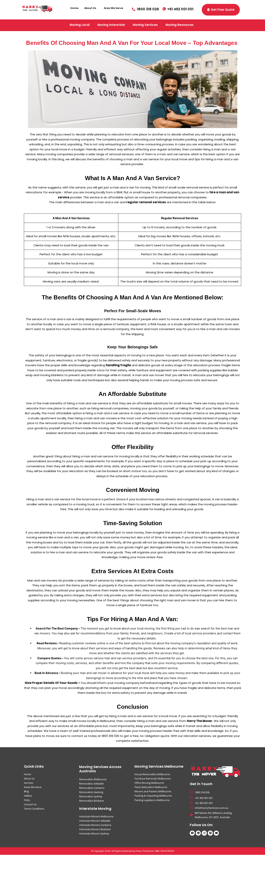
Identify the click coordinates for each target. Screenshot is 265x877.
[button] (91, 8)
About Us (90, 8)
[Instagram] (204, 832)
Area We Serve (113, 8)
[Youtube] (216, 832)
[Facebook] (192, 832)
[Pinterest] (210, 832)
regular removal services (146, 202)
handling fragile (118, 365)
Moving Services (145, 25)
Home (74, 8)
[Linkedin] (198, 832)
